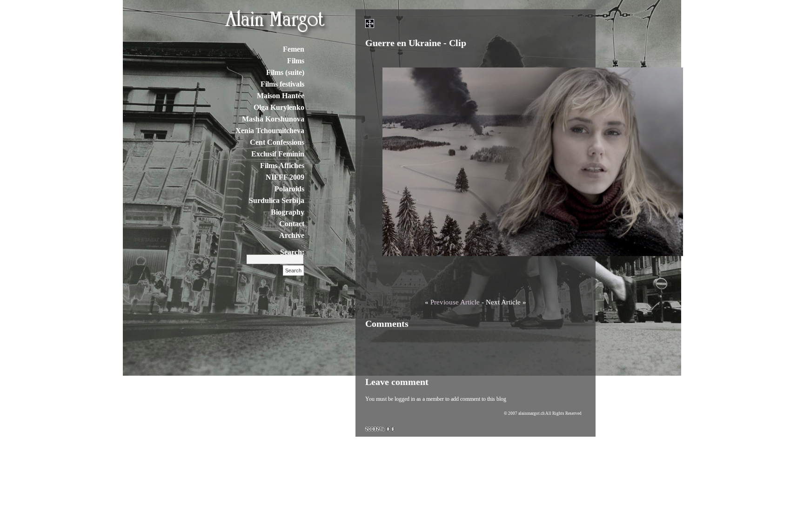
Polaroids (289, 189)
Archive (291, 235)
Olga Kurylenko (279, 107)
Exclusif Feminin (277, 154)
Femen (293, 49)
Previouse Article (455, 302)
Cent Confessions (277, 142)
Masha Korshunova (273, 119)
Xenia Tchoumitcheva (269, 131)
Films (295, 61)
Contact (291, 224)
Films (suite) (285, 72)
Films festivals (282, 84)
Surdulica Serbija (276, 200)
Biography (287, 212)
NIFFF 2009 (285, 177)
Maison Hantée (280, 96)
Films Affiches (282, 165)
